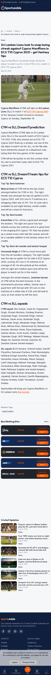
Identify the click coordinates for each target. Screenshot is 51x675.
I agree (15, 662)
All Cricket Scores (10, 2)
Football (4, 646)
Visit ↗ (42, 432)
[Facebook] (3, 631)
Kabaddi (4, 649)
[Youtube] (21, 631)
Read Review (42, 428)
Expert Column (7, 411)
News (17, 31)
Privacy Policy (33, 649)
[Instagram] (15, 631)
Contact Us (31, 643)
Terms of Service (34, 646)
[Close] (39, 662)
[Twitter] (9, 631)
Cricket (9, 31)
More (46, 421)
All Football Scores (28, 2)
